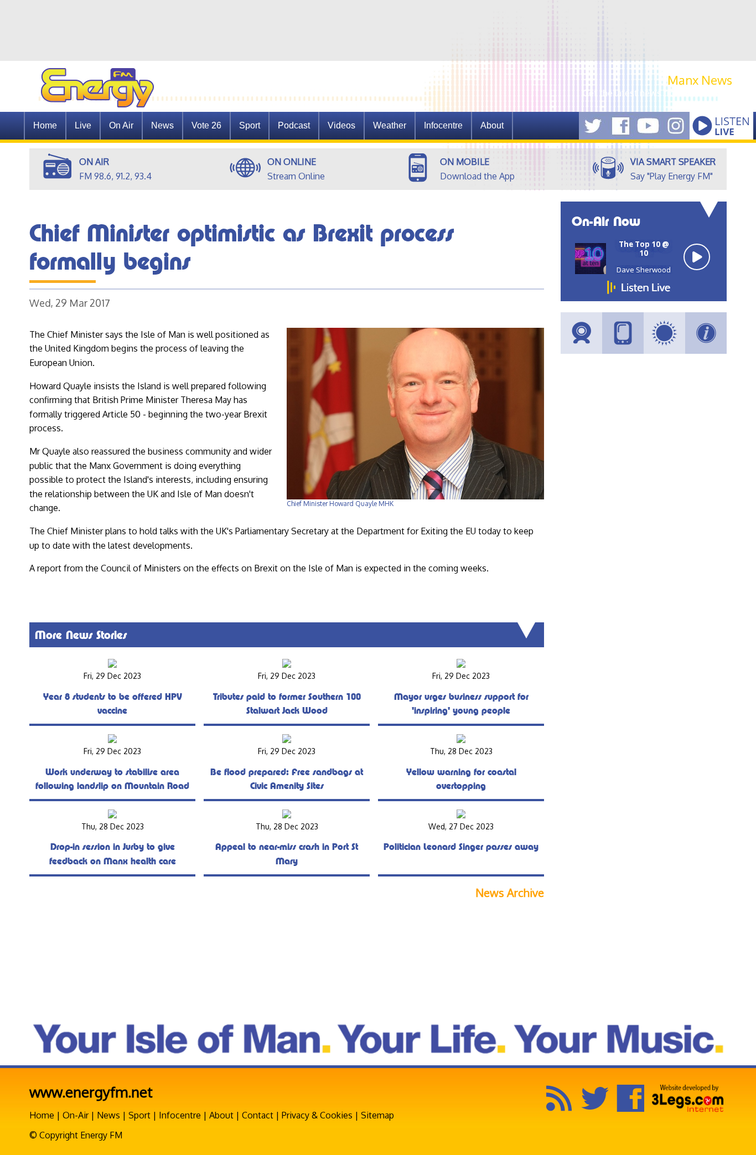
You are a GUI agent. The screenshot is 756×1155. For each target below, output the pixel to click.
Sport (249, 125)
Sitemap (377, 1115)
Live (83, 125)
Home (45, 125)
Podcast (294, 125)
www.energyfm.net (91, 1091)
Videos (341, 125)
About (221, 1115)
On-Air (76, 1115)
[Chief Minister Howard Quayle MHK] (415, 497)
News (162, 125)
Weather (389, 125)
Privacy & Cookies (317, 1115)
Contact (257, 1115)
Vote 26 (206, 125)
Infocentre (180, 1115)
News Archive (509, 893)
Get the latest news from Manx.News (657, 93)
